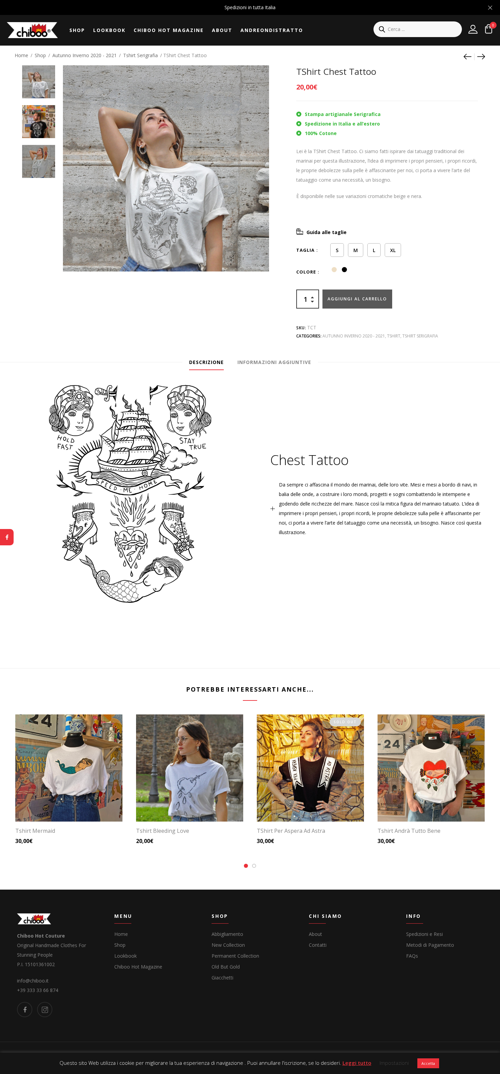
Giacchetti (222, 977)
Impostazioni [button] (394, 1062)
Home (21, 55)
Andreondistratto (271, 30)
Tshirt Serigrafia (140, 55)
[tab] (206, 362)
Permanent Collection (235, 956)
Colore (306, 272)
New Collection (228, 945)
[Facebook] (7, 537)
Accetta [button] (428, 1063)
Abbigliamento (227, 934)
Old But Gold (226, 966)
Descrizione (206, 362)
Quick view (72, 807)
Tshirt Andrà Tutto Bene (409, 831)
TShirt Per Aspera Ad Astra (291, 831)
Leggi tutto (357, 1062)
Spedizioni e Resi (424, 934)
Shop (77, 30)
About (222, 30)
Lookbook (109, 30)
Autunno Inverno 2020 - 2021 (84, 55)
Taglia (305, 250)
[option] (38, 78)
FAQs (412, 956)
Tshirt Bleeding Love (162, 831)
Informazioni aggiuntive (274, 362)
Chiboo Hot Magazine (169, 30)
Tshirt (393, 336)
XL (393, 250)
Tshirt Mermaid (35, 831)
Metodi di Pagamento (430, 945)
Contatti (318, 945)
